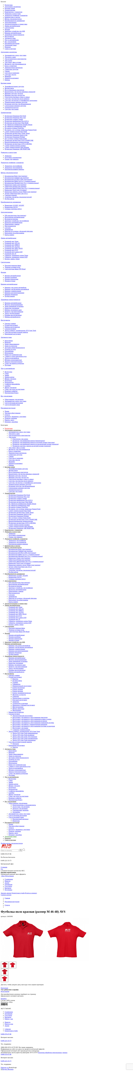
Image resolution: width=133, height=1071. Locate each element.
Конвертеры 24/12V (11, 207)
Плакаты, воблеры (11, 418)
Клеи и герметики (11, 66)
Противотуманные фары (13, 265)
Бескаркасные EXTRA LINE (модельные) (18, 179)
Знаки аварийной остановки (14, 306)
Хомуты (15, 747)
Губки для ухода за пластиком (14, 389)
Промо (7, 411)
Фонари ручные (10, 281)
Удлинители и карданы (20, 703)
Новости (7, 881)
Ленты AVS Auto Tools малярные (23, 735)
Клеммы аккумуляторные (13, 315)
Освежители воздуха (11, 107)
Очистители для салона (20, 439)
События (8, 1029)
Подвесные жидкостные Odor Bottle (16, 123)
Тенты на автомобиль (12, 358)
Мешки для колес (10, 379)
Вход (3, 876)
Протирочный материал (20, 819)
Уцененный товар (11, 45)
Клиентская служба (18, 893)
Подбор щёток (9, 199)
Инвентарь (16, 821)
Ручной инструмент (11, 325)
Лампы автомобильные (12, 26)
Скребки (7, 386)
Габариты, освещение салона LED (16, 257)
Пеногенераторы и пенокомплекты (24, 805)
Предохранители (10, 226)
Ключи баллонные (18, 687)
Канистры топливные (12, 308)
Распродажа (9, 5)
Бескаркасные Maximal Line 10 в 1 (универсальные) (22, 183)
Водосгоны (8, 372)
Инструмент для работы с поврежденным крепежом (29, 724)
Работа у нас (9, 1019)
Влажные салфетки (11, 391)
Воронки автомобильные (13, 303)
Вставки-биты (17, 680)
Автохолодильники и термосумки (16, 24)
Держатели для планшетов (13, 167)
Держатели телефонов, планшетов (16, 15)
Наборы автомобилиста (12, 317)
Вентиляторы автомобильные (14, 217)
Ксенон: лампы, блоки (12, 259)
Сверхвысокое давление (20, 810)
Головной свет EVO (11, 250)
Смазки (7, 71)
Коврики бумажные (11, 294)
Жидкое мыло (9, 88)
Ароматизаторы (10, 10)
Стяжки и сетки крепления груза (15, 356)
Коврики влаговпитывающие (14, 293)
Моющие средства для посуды (15, 95)
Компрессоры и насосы (12, 17)
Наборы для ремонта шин (13, 310)
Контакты (8, 888)
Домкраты (8, 156)
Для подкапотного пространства (15, 59)
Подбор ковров (10, 296)
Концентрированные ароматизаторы (17, 142)
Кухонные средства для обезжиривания (18, 104)
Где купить (8, 886)
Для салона (8, 60)
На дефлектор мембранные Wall (15, 126)
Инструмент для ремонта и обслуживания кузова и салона (31, 719)
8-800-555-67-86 (6, 1034)
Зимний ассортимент (12, 78)
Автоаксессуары (10, 38)
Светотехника (9, 28)
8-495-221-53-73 (6, 1041)
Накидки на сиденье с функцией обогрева (19, 231)
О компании (9, 879)
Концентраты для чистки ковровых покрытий (20, 92)
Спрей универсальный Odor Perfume (17, 147)
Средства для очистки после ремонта (17, 99)
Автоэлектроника (10, 22)
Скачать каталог (6, 895)
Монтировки (16, 710)
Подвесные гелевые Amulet (14, 119)
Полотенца (8, 380)
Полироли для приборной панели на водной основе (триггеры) (33, 442)
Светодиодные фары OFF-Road (15, 269)
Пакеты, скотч (9, 420)
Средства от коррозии (12, 73)
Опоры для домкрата (11, 159)
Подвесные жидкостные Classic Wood (17, 133)
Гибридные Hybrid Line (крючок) (15, 186)
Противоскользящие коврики (14, 169)
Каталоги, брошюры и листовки (15, 416)
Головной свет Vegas (11, 241)
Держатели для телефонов (13, 166)
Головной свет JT (10, 253)
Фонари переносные (11, 279)
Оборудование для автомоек (14, 399)
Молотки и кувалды (19, 694)
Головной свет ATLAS (12, 243)
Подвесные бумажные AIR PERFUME (17, 149)
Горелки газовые (10, 323)
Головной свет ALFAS (12, 246)
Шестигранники (17, 707)
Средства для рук (10, 74)
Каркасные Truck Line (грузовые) (16, 190)
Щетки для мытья (10, 387)
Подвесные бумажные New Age (15, 117)
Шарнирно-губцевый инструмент (23, 705)
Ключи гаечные (17, 689)
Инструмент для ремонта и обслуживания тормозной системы (33, 723)
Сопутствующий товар (12, 404)
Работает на (5, 1067)
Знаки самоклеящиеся (12, 344)
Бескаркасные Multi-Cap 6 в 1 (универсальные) (20, 181)
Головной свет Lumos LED (13, 252)
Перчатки (15, 744)
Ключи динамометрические (21, 693)
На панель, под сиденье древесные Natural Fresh (21, 130)
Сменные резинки (11, 195)
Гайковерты (16, 684)
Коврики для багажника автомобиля (17, 289)
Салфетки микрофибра (12, 384)
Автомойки (16, 812)
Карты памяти (9, 235)
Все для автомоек (10, 42)
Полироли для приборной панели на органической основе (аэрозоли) (35, 444)
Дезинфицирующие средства (14, 86)
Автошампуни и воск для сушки (15, 55)
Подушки (8, 365)
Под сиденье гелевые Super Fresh (16, 138)
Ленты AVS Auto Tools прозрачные (24, 740)
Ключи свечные (17, 691)
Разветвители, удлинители (13, 12)
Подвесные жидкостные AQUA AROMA (18, 144)
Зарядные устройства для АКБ (15, 31)
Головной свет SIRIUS (12, 245)
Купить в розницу (31, 893)
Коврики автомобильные (13, 33)
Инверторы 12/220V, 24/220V (14, 205)
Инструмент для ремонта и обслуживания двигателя (29, 717)
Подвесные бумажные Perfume (15, 137)
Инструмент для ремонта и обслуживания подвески (29, 721)
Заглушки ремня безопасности (15, 347)
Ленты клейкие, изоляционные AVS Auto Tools (20, 330)
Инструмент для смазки (20, 728)
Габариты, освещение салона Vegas (16, 255)
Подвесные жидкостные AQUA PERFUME (19, 140)
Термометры (9, 229)
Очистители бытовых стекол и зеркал (17, 97)
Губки (7, 373)
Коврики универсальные (13, 291)
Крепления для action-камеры (14, 233)
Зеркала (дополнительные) (13, 361)
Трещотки (15, 701)
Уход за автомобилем (12, 40)
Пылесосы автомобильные (13, 222)
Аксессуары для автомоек (21, 807)
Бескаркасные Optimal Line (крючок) (17, 178)
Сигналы (8, 228)
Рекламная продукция (12, 43)
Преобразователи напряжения (15, 21)
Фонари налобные (11, 277)
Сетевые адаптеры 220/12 (13, 209)
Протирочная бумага (11, 393)
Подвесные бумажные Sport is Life (16, 135)
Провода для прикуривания (14, 311)
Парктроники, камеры (12, 224)
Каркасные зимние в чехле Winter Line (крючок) (21, 192)
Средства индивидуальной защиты (16, 332)
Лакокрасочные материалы (14, 67)
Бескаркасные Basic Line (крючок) (16, 176)
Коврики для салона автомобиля (15, 287)
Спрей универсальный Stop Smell (16, 131)
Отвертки (15, 696)
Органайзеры (9, 351)
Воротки (15, 679)
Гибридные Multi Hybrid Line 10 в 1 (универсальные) (22, 188)
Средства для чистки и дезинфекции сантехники (21, 100)
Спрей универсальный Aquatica (15, 145)
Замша (7, 375)
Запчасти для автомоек (20, 808)
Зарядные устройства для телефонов (17, 221)
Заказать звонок (6, 893)
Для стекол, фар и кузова (13, 62)
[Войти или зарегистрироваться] (1, 876)
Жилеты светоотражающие (14, 304)
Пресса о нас (9, 1024)
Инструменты (9, 36)
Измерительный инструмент (21, 686)
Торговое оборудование (12, 413)
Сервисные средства (11, 69)
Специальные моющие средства (15, 106)
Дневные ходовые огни (12, 267)
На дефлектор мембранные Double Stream (18, 124)
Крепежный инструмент (13, 334)
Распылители (9, 382)
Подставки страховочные (13, 157)
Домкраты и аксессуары (13, 13)
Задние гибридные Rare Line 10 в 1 (16, 193)
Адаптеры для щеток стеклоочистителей (18, 197)
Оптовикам (8, 884)
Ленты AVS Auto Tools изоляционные (25, 738)
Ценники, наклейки (11, 422)
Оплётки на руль (10, 349)
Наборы (7, 80)
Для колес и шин (10, 57)
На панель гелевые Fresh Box (14, 128)
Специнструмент (10, 329)
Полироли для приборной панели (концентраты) (28, 440)
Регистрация (9, 876)
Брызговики (9, 340)
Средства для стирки (11, 109)
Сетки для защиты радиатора (14, 363)
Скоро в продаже (10, 49)
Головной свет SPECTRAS (14, 248)
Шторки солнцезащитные (13, 360)
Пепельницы (9, 353)
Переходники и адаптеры (20, 698)
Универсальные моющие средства (16, 102)
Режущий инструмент (19, 700)
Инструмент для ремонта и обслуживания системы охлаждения (33, 726)
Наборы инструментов (12, 327)
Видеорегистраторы (11, 219)
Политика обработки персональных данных (52, 1052)
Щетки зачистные (18, 708)
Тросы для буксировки (12, 313)
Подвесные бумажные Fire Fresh (15, 116)
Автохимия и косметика (13, 6)
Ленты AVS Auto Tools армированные (25, 733)
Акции (7, 883)
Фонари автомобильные (13, 275)
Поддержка (8, 890)
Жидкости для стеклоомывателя (15, 64)
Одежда (7, 415)
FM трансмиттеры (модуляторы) (15, 215)
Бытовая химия (10, 8)
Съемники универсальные (21, 730)
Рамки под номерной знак (13, 354)
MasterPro (8, 76)
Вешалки (8, 342)
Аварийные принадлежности (14, 35)
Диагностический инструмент (22, 715)
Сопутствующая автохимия (14, 403)
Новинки (8, 47)
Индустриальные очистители (14, 90)
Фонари (7, 29)
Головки (15, 682)
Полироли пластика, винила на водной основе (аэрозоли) (31, 446)
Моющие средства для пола (14, 93)
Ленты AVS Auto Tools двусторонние (24, 737)
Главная (7, 898)
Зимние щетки (9, 377)
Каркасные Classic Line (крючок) (15, 185)
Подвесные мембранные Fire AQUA (17, 121)
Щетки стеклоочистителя (13, 19)
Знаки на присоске (11, 346)
